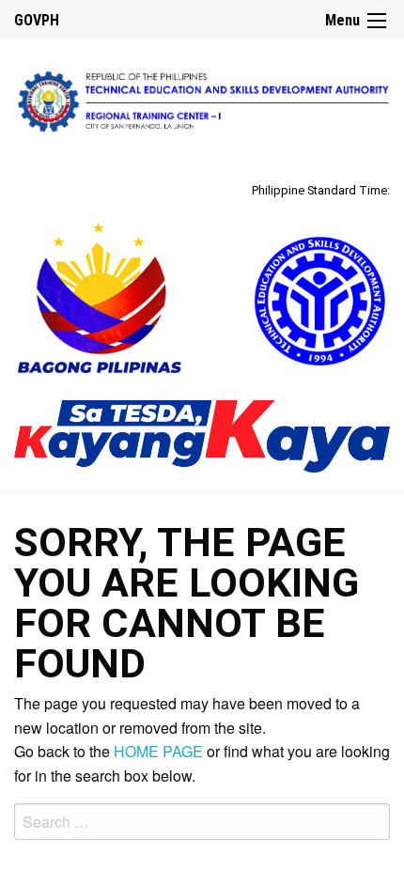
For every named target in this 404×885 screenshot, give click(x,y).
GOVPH (36, 20)
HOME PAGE (158, 751)
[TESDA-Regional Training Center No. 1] (202, 99)
